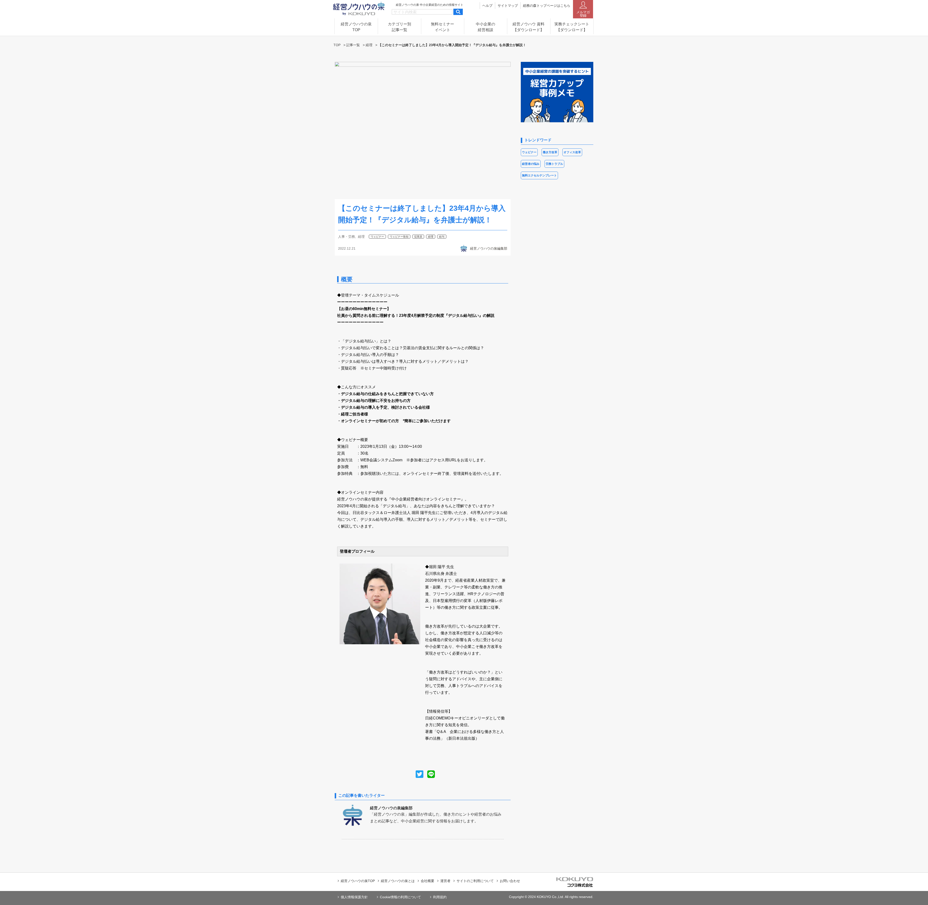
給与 (441, 236)
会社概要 (427, 881)
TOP (337, 45)
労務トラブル (554, 164)
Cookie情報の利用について (400, 897)
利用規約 (440, 897)
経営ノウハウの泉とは (398, 881)
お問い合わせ (510, 881)
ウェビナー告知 (399, 236)
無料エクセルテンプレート (539, 175)
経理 (369, 45)
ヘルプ (487, 5)
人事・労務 (346, 237)
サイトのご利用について (475, 881)
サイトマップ (508, 5)
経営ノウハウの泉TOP (358, 881)
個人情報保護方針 (354, 897)
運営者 (445, 881)
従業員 (418, 236)
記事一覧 (353, 45)
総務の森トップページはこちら (546, 5)
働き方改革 (550, 152)
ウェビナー (377, 236)
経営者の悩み (530, 164)
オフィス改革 (572, 152)
